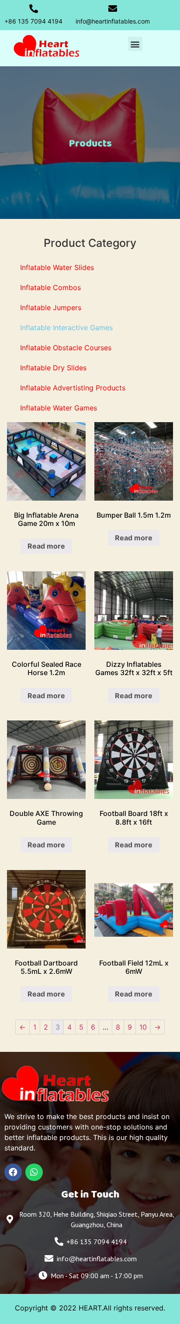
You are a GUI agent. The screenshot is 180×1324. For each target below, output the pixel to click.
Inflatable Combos (50, 287)
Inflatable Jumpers (50, 307)
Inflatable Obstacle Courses (65, 347)
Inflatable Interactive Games (66, 327)
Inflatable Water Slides (57, 267)
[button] (135, 44)
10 (143, 1027)
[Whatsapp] (34, 1172)
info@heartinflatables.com (113, 21)
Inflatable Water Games (58, 407)
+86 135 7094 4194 (33, 21)
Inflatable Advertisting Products (72, 387)
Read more (46, 546)
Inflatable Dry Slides (53, 367)
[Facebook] (13, 1172)
